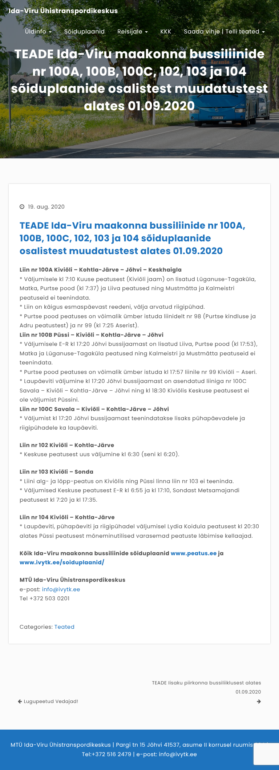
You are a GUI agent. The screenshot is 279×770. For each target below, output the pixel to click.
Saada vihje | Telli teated (222, 31)
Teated (64, 627)
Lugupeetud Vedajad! (51, 701)
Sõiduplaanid (84, 31)
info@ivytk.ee (61, 589)
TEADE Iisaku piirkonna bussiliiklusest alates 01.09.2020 (206, 687)
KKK (166, 31)
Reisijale (130, 31)
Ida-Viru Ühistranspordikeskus (63, 11)
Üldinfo (36, 31)
